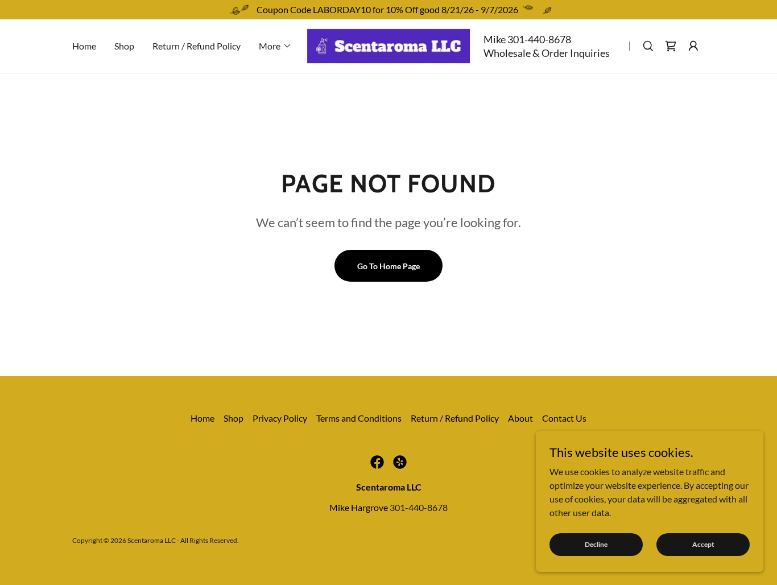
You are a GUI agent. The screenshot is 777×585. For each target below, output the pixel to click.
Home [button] (202, 418)
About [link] (520, 418)
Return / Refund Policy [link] (196, 45)
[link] (388, 44)
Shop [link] (124, 45)
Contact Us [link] (564, 418)
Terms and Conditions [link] (359, 418)
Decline (596, 544)
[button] (275, 46)
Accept (703, 544)
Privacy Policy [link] (280, 418)
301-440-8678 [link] (539, 39)
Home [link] (84, 45)
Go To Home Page (388, 266)
